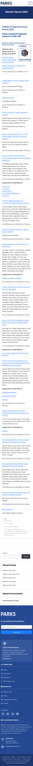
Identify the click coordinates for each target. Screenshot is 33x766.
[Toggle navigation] (30, 3)
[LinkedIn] (12, 714)
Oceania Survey (6, 191)
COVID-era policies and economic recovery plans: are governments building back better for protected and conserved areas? (16, 363)
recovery (6, 535)
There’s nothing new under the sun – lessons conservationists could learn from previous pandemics (15, 136)
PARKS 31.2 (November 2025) (11, 574)
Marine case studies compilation (11, 278)
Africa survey (6, 186)
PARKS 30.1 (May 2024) (9, 585)
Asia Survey (5, 189)
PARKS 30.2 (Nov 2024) (9, 581)
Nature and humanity (8, 97)
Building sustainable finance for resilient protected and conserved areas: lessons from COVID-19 (15, 413)
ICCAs (13, 531)
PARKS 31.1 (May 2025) (9, 578)
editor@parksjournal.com (13, 746)
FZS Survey (5, 196)
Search (5, 553)
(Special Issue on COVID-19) (15, 66)
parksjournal (8, 520)
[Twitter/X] (8, 714)
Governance (7, 531)
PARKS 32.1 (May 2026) (9, 570)
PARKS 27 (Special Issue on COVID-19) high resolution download (9, 60)
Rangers (24, 533)
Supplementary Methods (9, 392)
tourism (12, 535)
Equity (21, 529)
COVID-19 (15, 529)
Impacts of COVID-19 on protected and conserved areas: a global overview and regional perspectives (16, 158)
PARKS (4, 66)
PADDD (18, 531)
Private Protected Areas (15, 533)
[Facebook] (3, 714)
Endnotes (5, 400)
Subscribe (16, 632)
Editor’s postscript (7, 509)
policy (22, 531)
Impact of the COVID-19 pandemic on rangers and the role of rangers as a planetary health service (15, 322)
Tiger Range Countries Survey (11, 193)
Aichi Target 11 (8, 529)
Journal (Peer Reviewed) (11, 526)
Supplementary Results (9, 396)
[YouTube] (17, 714)
